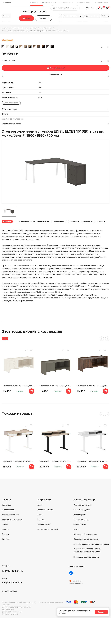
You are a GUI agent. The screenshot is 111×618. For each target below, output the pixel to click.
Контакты (7, 3)
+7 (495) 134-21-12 (66, 2)
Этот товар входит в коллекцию (32, 331)
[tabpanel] (9, 211)
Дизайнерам (88, 221)
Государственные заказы (12, 520)
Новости (5, 529)
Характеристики (22, 221)
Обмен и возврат (44, 524)
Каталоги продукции (81, 510)
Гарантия (41, 520)
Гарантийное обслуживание (13, 119)
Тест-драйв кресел (41, 221)
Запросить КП (56, 75)
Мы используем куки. (67, 611)
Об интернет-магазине (82, 505)
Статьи (76, 529)
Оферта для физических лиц (85, 534)
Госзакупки (74, 221)
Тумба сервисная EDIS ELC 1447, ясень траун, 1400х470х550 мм (18, 386)
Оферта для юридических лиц (85, 539)
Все (4, 338)
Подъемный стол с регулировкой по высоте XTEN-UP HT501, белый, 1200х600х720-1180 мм (92, 461)
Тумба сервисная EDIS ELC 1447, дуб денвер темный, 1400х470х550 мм (92, 386)
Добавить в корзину (55, 68)
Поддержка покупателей (48, 529)
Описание (7, 221)
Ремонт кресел (79, 524)
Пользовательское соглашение (86, 557)
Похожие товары (17, 413)
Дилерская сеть (8, 510)
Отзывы (5, 524)
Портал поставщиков (10, 515)
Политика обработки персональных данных (91, 544)
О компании (6, 505)
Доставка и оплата (45, 510)
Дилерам (101, 221)
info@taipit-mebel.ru (84, 2)
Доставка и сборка (9, 109)
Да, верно (26, 18)
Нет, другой (43, 18)
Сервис (40, 515)
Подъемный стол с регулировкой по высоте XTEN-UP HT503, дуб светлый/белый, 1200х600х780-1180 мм (18, 461)
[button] (69, 21)
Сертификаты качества (11, 124)
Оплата (5, 114)
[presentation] (102, 339)
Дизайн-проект (59, 221)
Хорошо (101, 612)
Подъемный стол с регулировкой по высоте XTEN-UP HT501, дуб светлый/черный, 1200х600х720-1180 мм (55, 461)
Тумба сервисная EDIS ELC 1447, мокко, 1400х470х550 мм (55, 386)
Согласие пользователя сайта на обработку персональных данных (87, 550)
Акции (40, 505)
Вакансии (5, 539)
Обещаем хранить (83, 611)
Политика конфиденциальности (51, 602)
